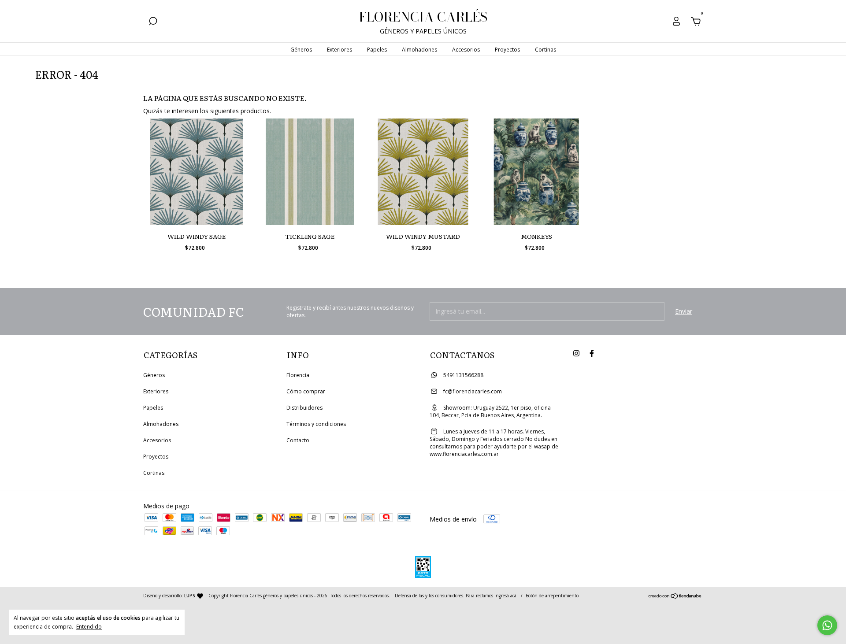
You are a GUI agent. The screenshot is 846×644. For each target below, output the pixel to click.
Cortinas (545, 49)
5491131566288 (462, 375)
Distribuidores (304, 407)
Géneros (301, 49)
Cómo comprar (305, 391)
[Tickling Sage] (309, 171)
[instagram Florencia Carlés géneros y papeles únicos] (576, 353)
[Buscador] (153, 22)
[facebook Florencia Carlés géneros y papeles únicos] (591, 353)
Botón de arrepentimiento (552, 595)
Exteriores (339, 49)
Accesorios (466, 49)
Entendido (89, 626)
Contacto (297, 440)
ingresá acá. (506, 595)
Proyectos (507, 49)
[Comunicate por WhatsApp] (827, 625)
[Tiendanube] (675, 596)
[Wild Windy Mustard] (423, 171)
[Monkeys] (536, 171)
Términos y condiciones (316, 424)
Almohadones (419, 49)
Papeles (377, 49)
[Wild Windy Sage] (196, 171)
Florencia (297, 375)
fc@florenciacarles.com (472, 391)
